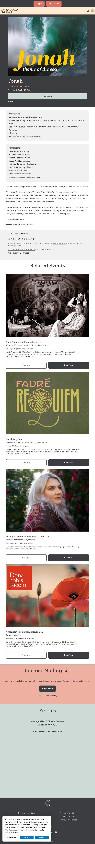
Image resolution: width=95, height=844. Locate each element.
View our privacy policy (47, 696)
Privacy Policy (68, 816)
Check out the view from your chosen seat (21, 249)
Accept (42, 837)
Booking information (26, 813)
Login (39, 3)
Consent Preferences (68, 820)
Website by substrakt (47, 842)
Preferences (11, 837)
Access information (68, 813)
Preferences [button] (15, 832)
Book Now (68, 365)
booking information (59, 243)
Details (10, 102)
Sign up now (47, 688)
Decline (26, 837)
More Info (26, 365)
